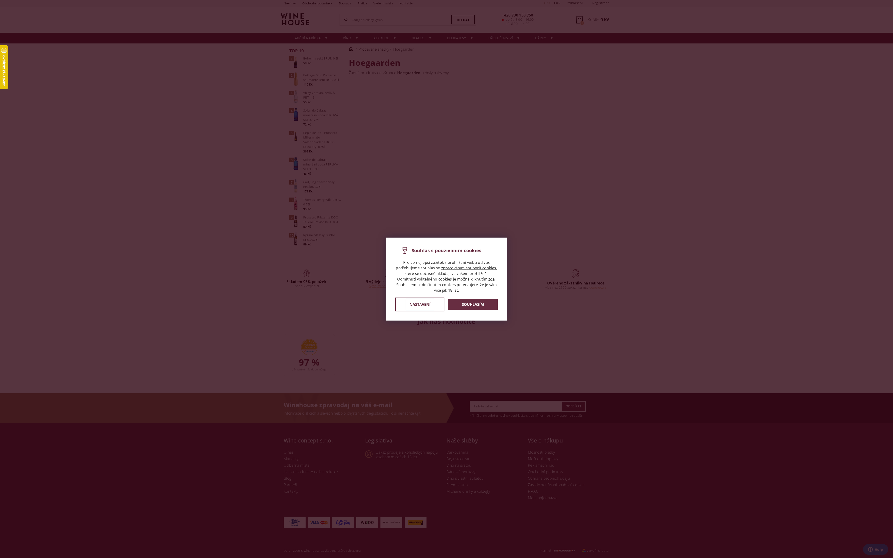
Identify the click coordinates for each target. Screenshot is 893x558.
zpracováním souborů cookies (468, 267)
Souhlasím (473, 304)
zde (491, 278)
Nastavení (420, 304)
